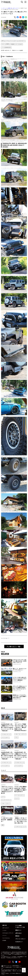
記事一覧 (10, 8)
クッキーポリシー (8, 969)
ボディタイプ (15, 8)
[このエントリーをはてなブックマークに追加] (23, 17)
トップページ (4, 8)
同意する (24, 970)
